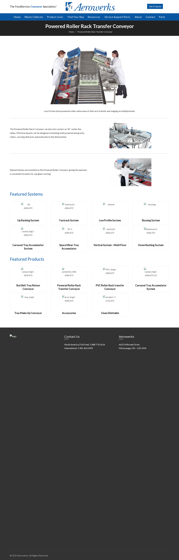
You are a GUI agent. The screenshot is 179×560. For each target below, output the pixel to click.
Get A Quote (155, 6)
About (138, 16)
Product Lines (55, 16)
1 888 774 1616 (97, 344)
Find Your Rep (76, 16)
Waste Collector (33, 16)
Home (17, 16)
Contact (150, 16)
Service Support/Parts (117, 16)
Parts (162, 16)
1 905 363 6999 (85, 348)
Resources (94, 16)
